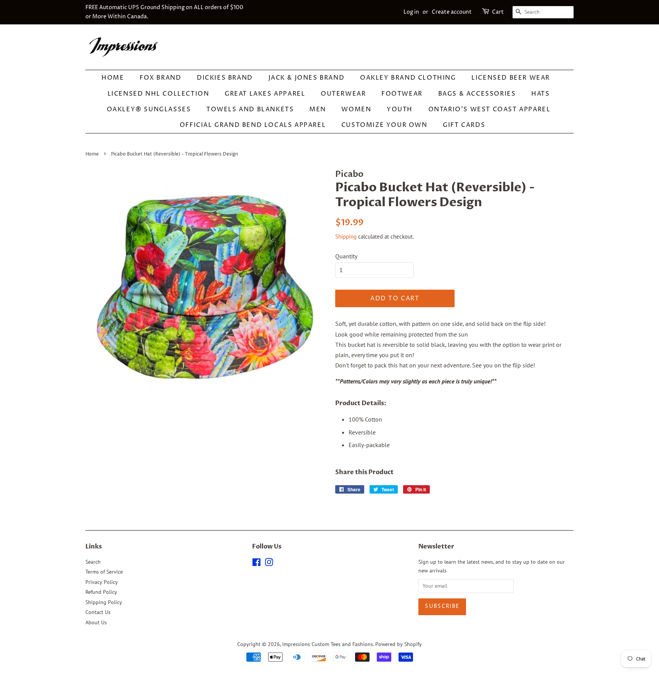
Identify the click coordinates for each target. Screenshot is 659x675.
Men (317, 109)
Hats (540, 94)
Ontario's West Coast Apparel (489, 109)
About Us (96, 622)
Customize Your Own (384, 125)
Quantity (346, 256)
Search (93, 561)
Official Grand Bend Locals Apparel (253, 125)
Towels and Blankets (250, 109)
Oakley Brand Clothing (408, 78)
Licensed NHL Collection (158, 94)
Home (112, 78)
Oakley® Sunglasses (149, 109)
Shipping (346, 236)
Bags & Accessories (477, 94)
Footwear (402, 94)
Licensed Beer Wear (510, 78)
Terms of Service (104, 571)
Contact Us (98, 612)
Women (356, 109)
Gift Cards (464, 125)
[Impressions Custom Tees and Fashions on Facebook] (256, 563)
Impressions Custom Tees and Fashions (327, 644)
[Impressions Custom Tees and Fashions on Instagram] (269, 563)
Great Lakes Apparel (265, 94)
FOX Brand (160, 78)
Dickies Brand (225, 78)
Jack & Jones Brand (306, 78)
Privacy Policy (101, 582)
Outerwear (343, 94)
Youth (400, 109)
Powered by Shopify (398, 644)
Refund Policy (101, 591)
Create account (452, 12)
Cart (498, 12)
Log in (411, 12)
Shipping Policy (103, 602)
